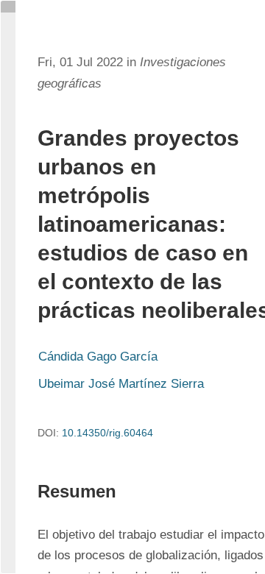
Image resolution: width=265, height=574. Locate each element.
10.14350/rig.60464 (107, 433)
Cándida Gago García (98, 357)
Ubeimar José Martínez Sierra (121, 384)
